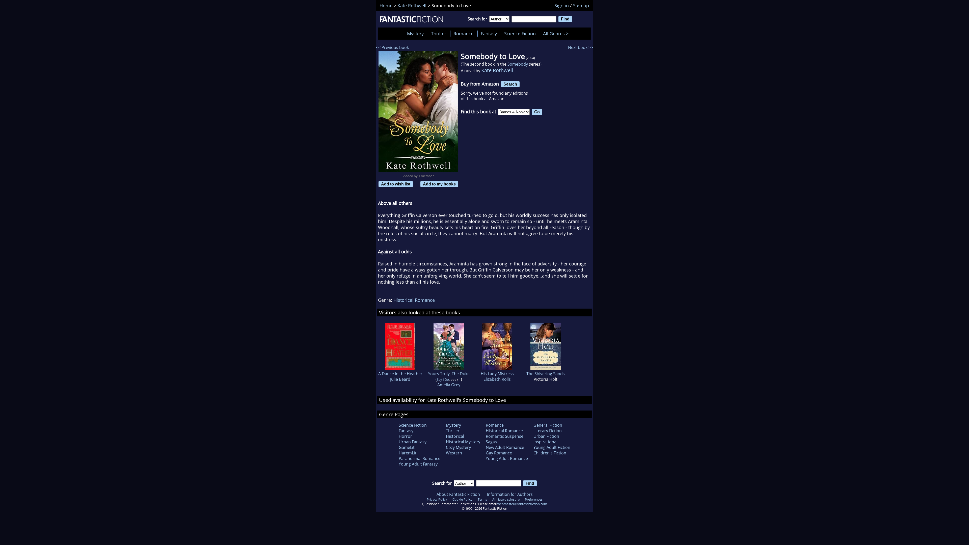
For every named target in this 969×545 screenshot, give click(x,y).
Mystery (415, 34)
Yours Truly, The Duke (449, 373)
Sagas (491, 442)
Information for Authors (510, 494)
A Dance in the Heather (400, 373)
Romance (463, 34)
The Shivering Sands (545, 373)
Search (510, 84)
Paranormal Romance (419, 458)
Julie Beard (400, 379)
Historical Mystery (463, 442)
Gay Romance (499, 453)
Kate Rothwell (497, 70)
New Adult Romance (505, 447)
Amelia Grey (448, 385)
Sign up (581, 6)
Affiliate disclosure (506, 499)
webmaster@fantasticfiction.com (522, 504)
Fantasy (489, 34)
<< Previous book (392, 47)
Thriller (438, 34)
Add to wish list (395, 184)
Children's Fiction (549, 453)
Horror (405, 436)
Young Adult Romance (507, 458)
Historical (455, 436)
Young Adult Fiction (551, 447)
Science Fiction (520, 34)
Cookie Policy (462, 499)
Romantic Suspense (504, 436)
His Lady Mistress (497, 373)
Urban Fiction (546, 436)
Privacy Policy (437, 499)
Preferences (534, 499)
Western (454, 453)
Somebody (517, 64)
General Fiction (547, 425)
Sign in (561, 6)
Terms (482, 499)
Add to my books (439, 184)
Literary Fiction (547, 430)
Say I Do (443, 379)
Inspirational (545, 442)
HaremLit (407, 453)
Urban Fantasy (412, 442)
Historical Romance (414, 300)
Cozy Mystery (458, 447)
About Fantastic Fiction (458, 494)
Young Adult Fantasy (418, 464)
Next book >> (580, 47)
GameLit (407, 447)
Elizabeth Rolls (497, 379)
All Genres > (557, 34)
